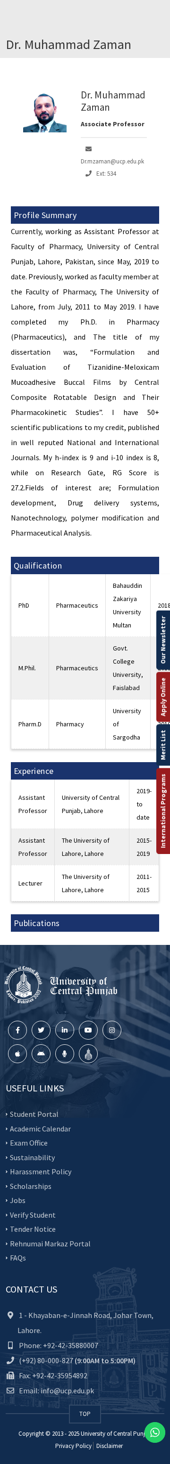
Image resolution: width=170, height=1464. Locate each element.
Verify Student (33, 1214)
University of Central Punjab (116, 1434)
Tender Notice (33, 1229)
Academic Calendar (40, 1128)
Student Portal (34, 1114)
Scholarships (30, 1185)
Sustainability (32, 1157)
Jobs (18, 1200)
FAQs (18, 1257)
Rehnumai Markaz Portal (50, 1243)
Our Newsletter (163, 640)
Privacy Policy (73, 1446)
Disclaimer (109, 1446)
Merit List (163, 745)
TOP (85, 1414)
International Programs (163, 811)
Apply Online (163, 697)
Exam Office (29, 1142)
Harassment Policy (40, 1171)
